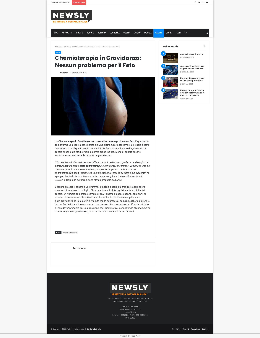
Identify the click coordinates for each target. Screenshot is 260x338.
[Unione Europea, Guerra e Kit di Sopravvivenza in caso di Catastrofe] (170, 94)
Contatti (185, 329)
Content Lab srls (94, 329)
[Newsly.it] (71, 16)
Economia (115, 33)
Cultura (102, 33)
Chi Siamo (176, 329)
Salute (158, 33)
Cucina (90, 33)
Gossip (126, 33)
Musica (148, 33)
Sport (169, 33)
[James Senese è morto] (170, 58)
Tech (178, 33)
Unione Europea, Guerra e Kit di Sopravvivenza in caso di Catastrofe (192, 93)
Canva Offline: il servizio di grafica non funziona (192, 67)
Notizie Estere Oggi (70, 233)
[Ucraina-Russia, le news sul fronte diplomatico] (170, 82)
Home (55, 33)
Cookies (205, 329)
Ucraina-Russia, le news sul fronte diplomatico (192, 79)
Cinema (79, 33)
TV (185, 33)
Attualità (67, 33)
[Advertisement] (157, 16)
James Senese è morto (191, 54)
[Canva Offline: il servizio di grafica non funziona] (170, 70)
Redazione (64, 72)
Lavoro (137, 33)
